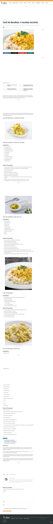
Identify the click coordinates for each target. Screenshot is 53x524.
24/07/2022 (11, 27)
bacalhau (9, 176)
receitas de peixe (13, 474)
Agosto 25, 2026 (9, 90)
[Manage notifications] (51, 522)
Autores (17, 518)
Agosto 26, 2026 (26, 86)
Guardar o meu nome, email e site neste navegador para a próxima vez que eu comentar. (15, 508)
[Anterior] (17, 93)
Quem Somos (21, 518)
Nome (4, 501)
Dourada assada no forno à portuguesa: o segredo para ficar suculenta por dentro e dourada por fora (28, 89)
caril (9, 474)
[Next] (19, 93)
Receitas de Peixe (16, 27)
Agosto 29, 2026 (9, 86)
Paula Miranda (7, 27)
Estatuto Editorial (13, 518)
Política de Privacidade (26, 518)
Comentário (5, 490)
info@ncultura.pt (5, 521)
